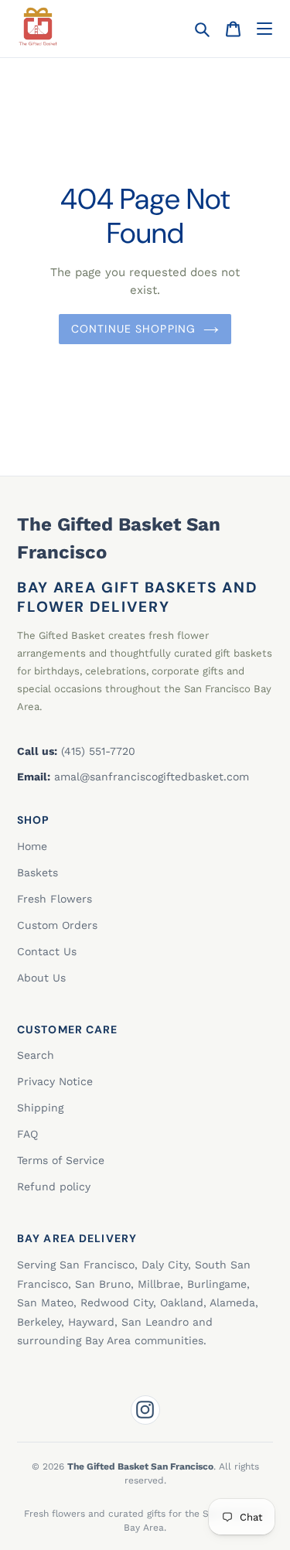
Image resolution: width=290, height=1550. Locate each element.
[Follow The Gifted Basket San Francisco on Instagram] (145, 1410)
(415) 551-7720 (98, 751)
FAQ (27, 1134)
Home (32, 846)
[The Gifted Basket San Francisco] (38, 26)
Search (35, 1055)
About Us (41, 977)
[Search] (202, 29)
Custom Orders (57, 925)
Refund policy (53, 1186)
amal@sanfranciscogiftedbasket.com (151, 776)
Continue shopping (133, 329)
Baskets (37, 872)
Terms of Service (60, 1160)
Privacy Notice (55, 1081)
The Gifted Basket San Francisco (118, 538)
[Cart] (233, 29)
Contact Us (47, 951)
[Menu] (264, 29)
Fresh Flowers (54, 899)
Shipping (40, 1107)
